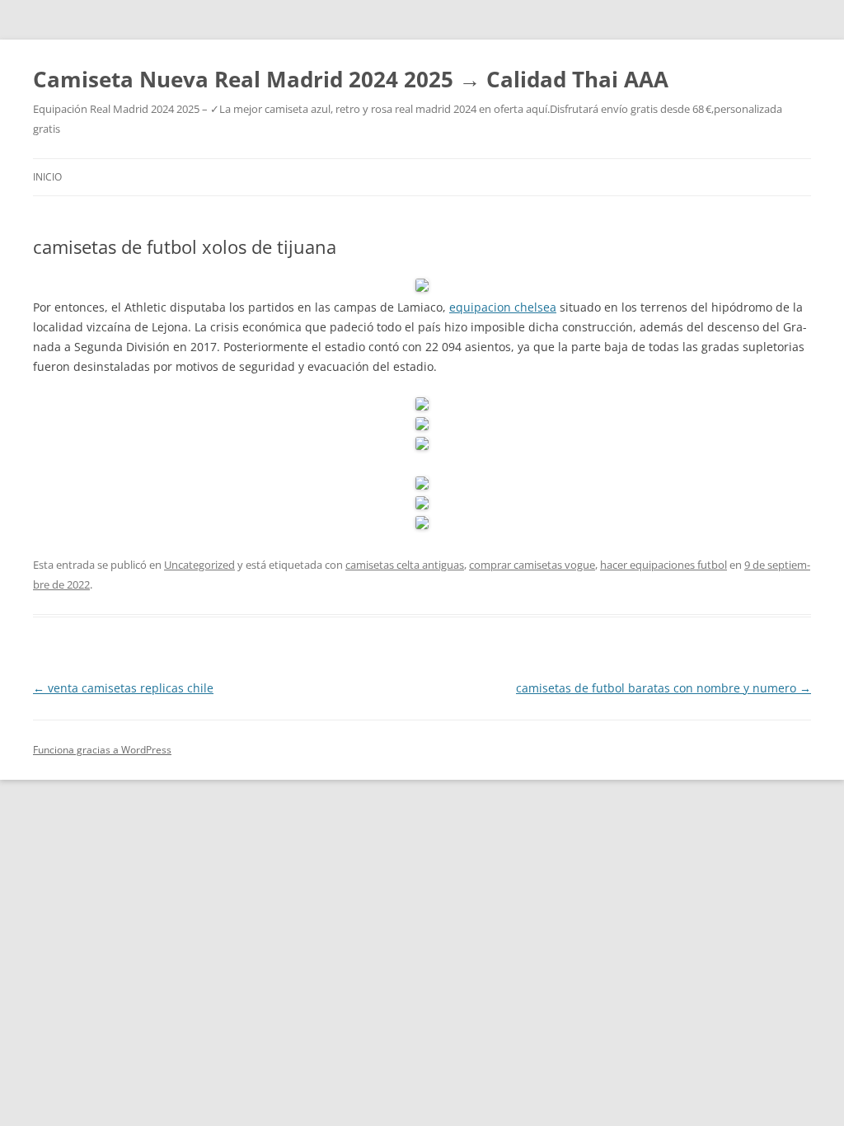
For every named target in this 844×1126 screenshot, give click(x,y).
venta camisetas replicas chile (123, 688)
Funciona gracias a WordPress (102, 750)
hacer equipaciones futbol (663, 564)
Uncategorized (199, 564)
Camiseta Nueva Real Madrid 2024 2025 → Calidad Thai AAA (350, 79)
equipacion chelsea (502, 307)
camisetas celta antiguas (404, 564)
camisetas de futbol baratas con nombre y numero (663, 688)
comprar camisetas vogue (532, 564)
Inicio (47, 177)
